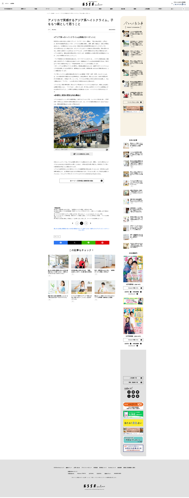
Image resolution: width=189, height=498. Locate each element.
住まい (72, 8)
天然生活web (71, 473)
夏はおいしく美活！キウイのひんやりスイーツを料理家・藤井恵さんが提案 (105, 296)
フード (47, 8)
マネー (60, 8)
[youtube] (133, 396)
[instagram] (129, 392)
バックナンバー (131, 293)
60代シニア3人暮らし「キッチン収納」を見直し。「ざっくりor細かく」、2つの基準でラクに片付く (136, 52)
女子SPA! (91, 473)
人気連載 (147, 8)
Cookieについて (112, 467)
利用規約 (96, 467)
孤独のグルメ (108, 473)
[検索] (141, 112)
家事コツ (23, 8)
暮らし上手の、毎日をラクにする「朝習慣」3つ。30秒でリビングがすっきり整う (136, 62)
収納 (36, 8)
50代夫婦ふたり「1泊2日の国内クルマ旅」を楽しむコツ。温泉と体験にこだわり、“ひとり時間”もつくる (136, 43)
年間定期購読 (136, 291)
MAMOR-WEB (117, 473)
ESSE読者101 (8, 8)
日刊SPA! (99, 473)
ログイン (7, 3)
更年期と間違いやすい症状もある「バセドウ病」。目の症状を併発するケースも (136, 218)
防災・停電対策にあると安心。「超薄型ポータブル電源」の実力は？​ (105, 271)
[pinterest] (137, 396)
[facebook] (61, 242)
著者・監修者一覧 (133, 382)
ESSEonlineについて (59, 467)
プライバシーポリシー (87, 467)
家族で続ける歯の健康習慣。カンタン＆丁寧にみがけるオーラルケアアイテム (58, 296)
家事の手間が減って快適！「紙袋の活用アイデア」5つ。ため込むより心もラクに (136, 192)
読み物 (123, 8)
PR (49, 275)
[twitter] (75, 242)
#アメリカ (57, 236)
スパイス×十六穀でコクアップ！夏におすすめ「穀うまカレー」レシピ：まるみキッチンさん (81, 297)
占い (172, 8)
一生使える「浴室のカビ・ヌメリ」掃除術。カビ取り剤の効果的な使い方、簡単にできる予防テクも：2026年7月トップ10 (136, 73)
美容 (100, 8)
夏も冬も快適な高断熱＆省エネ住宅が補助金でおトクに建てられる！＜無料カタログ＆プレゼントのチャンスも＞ (58, 272)
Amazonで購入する (133, 288)
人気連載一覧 (133, 378)
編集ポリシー (69, 467)
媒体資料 (120, 467)
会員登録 (12, 3)
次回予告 (127, 291)
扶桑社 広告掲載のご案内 (129, 467)
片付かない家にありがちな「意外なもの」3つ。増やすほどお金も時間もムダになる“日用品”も (136, 245)
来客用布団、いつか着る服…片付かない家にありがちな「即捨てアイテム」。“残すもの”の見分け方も (136, 209)
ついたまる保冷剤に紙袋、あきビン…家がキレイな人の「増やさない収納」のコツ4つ (136, 33)
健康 (111, 8)
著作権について (103, 467)
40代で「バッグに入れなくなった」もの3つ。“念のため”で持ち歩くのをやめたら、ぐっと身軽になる (136, 227)
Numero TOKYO (81, 473)
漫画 (135, 8)
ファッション (86, 8)
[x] (129, 396)
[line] (88, 242)
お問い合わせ (77, 467)
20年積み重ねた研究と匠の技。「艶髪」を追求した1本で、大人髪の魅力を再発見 (81, 271)
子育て (160, 8)
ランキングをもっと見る (133, 102)
